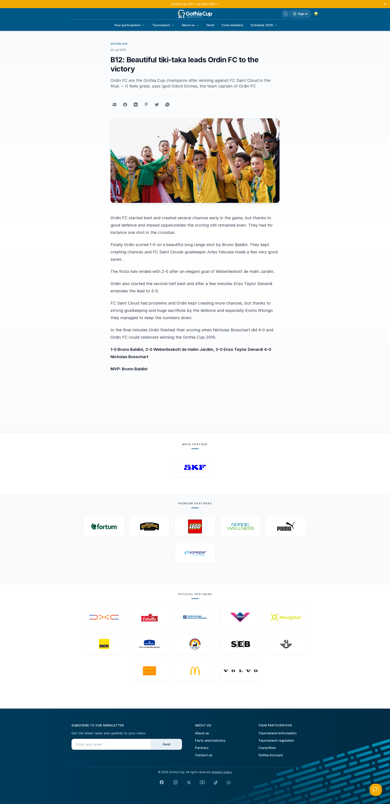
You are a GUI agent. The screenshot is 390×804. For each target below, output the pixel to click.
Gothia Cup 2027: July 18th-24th (195, 4)
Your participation (127, 25)
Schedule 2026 (262, 25)
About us (188, 25)
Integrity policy (222, 772)
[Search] (285, 13)
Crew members (232, 25)
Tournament (161, 25)
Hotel (210, 25)
